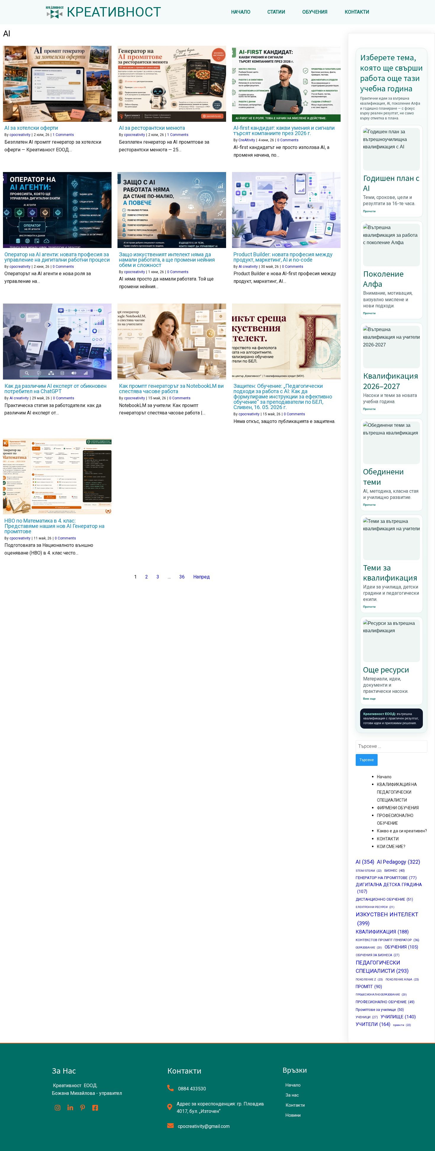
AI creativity (248, 267)
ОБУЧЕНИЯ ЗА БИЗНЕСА (377, 955)
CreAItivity (247, 140)
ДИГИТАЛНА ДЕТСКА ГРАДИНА (389, 888)
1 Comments (63, 135)
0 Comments (288, 140)
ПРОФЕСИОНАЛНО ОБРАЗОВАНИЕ (381, 994)
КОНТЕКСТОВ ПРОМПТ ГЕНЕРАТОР (387, 940)
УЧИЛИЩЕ (398, 1016)
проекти (402, 1025)
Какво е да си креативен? (402, 831)
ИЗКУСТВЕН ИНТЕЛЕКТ (387, 919)
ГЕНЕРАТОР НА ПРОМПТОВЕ (386, 877)
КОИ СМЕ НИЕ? (391, 846)
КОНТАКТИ (388, 838)
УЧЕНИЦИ (367, 1017)
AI (365, 862)
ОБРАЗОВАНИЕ (369, 947)
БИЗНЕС (394, 870)
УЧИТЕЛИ (373, 1024)
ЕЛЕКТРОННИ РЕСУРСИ (375, 907)
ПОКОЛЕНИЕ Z (369, 979)
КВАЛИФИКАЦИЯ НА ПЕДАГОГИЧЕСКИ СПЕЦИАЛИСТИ (397, 792)
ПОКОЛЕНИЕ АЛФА (402, 979)
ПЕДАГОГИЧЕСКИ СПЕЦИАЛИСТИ (382, 967)
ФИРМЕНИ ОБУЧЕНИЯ (398, 807)
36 (182, 577)
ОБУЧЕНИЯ (401, 947)
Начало (384, 776)
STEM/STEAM (369, 870)
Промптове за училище (380, 1010)
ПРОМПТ (369, 986)
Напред (201, 577)
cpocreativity (19, 135)
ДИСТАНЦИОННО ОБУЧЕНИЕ (384, 899)
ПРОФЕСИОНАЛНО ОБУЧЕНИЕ (385, 1002)
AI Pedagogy (398, 862)
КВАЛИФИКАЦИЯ (382, 932)
